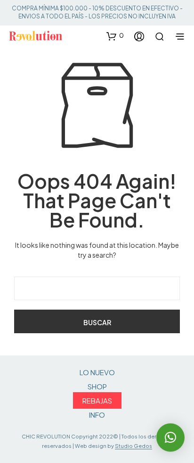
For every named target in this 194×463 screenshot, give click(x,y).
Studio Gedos (133, 446)
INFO (97, 414)
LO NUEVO (97, 372)
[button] (115, 36)
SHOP (97, 386)
